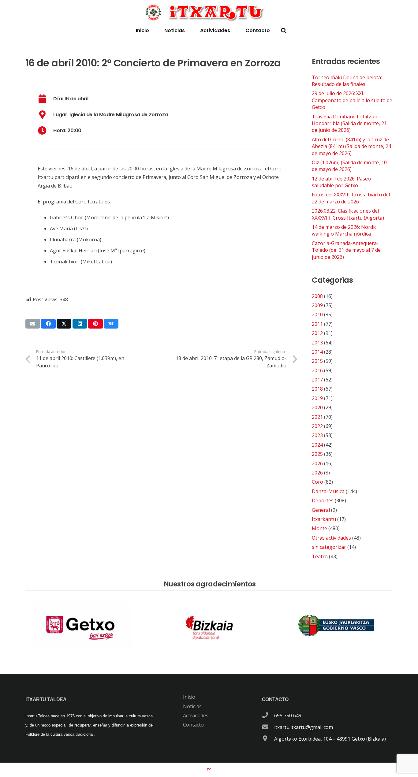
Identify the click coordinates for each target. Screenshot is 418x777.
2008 (317, 296)
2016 (317, 370)
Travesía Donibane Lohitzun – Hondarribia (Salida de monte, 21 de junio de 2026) (349, 123)
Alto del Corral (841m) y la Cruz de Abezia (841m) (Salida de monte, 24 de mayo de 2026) (351, 146)
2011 (317, 324)
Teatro (320, 556)
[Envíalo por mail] (32, 324)
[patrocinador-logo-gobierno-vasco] (336, 626)
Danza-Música (328, 491)
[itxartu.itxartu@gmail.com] (268, 727)
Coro (317, 481)
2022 (317, 426)
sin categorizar (329, 547)
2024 (317, 444)
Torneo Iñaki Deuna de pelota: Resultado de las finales (347, 80)
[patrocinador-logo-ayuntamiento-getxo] (81, 626)
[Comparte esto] (48, 324)
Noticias (192, 706)
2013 (317, 342)
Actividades (195, 715)
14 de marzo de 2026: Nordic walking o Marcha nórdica (344, 230)
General (321, 510)
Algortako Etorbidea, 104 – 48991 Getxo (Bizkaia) (330, 738)
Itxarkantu (324, 519)
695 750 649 (287, 715)
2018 (317, 388)
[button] (284, 31)
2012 (317, 333)
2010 (317, 314)
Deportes (323, 500)
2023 (317, 435)
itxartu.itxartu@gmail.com (303, 727)
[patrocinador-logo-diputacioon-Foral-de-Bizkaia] (209, 626)
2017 (317, 379)
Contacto (193, 724)
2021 (317, 417)
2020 (317, 407)
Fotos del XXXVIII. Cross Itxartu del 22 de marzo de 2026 (351, 198)
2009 (317, 305)
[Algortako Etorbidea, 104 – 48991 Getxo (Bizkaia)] (268, 738)
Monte (319, 528)
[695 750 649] (268, 715)
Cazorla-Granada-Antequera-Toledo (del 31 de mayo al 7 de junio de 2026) (346, 250)
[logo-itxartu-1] (209, 12)
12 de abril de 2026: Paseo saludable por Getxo (341, 182)
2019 (317, 398)
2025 (317, 454)
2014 (317, 351)
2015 (317, 361)
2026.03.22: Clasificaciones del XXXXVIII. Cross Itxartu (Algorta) (348, 214)
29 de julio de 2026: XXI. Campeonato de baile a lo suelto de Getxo (352, 100)
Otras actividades (331, 537)
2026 (317, 463)
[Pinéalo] (95, 324)
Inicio (189, 696)
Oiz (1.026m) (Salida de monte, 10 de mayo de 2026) (349, 166)
